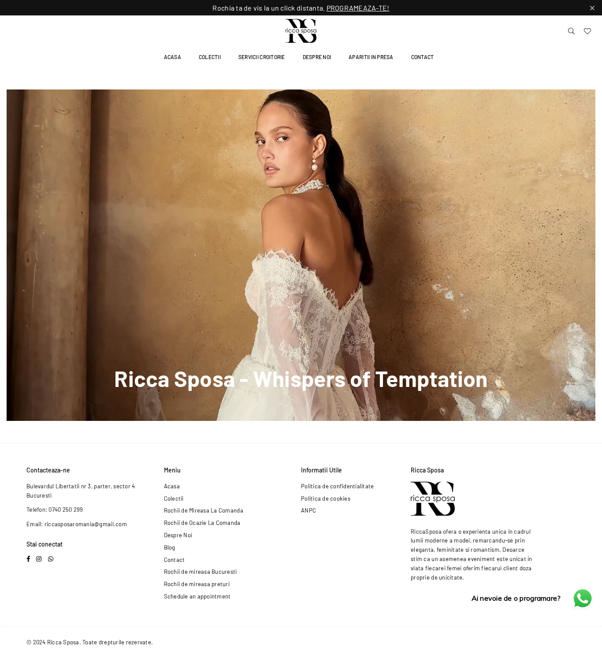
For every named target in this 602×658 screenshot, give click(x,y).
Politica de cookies (325, 498)
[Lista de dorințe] (587, 31)
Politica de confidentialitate (337, 486)
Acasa (172, 57)
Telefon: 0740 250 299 (54, 509)
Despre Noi (317, 57)
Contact (422, 57)
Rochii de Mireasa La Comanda (203, 510)
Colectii (210, 57)
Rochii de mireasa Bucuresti (200, 571)
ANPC (308, 510)
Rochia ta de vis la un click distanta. (300, 8)
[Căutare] (572, 31)
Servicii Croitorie (261, 57)
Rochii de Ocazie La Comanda (202, 522)
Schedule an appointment (197, 596)
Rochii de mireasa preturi (197, 583)
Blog (169, 547)
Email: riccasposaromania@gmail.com (76, 524)
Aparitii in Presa (371, 57)
